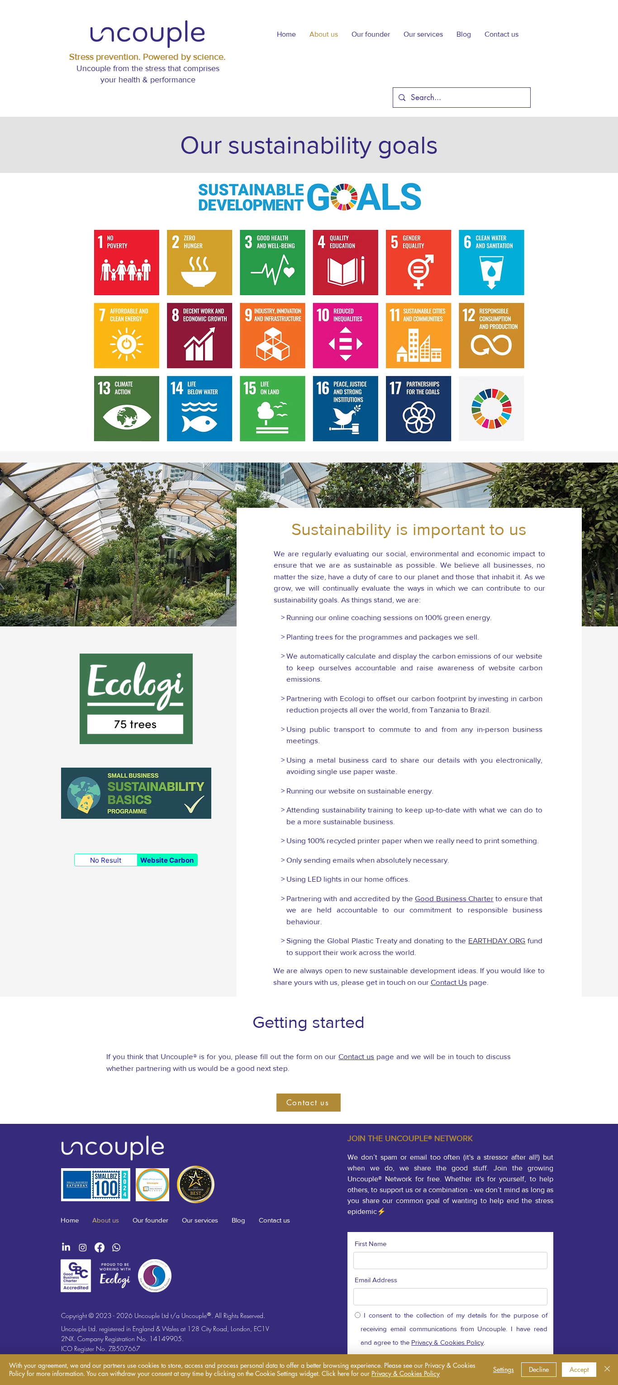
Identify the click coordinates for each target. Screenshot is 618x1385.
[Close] (607, 1369)
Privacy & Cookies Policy (405, 1373)
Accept (579, 1369)
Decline (539, 1369)
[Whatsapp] (116, 1247)
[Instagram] (83, 1247)
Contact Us (449, 982)
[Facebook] (100, 1247)
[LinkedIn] (66, 1247)
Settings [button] (503, 1369)
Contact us (356, 1056)
